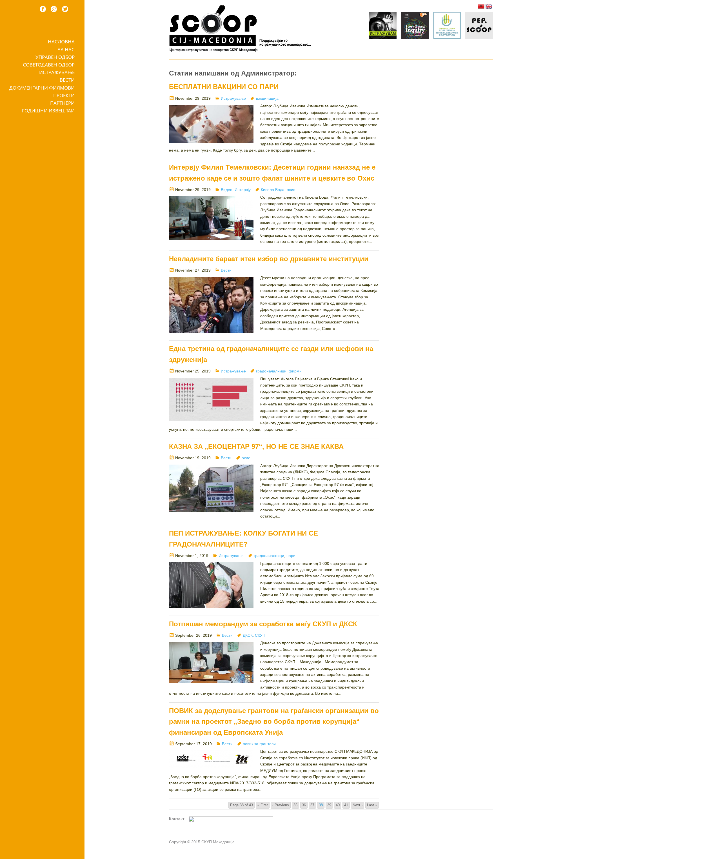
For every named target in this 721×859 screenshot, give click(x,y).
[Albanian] (481, 6)
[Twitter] (65, 9)
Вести (67, 80)
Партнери (62, 103)
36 (304, 805)
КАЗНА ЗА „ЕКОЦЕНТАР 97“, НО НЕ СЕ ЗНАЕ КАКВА (256, 446)
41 (346, 805)
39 (329, 805)
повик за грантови (259, 744)
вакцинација (267, 98)
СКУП (260, 635)
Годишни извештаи (48, 110)
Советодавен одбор (49, 64)
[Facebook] (43, 9)
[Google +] (54, 9)
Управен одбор (55, 57)
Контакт (176, 818)
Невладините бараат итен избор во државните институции (268, 259)
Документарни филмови (42, 88)
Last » (372, 805)
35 (295, 805)
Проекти (64, 95)
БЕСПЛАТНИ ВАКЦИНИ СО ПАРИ (224, 86)
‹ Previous (280, 805)
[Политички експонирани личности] (479, 26)
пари (290, 555)
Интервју (243, 189)
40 (338, 805)
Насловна (61, 41)
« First (262, 805)
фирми (295, 371)
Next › (357, 805)
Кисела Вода (272, 189)
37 (312, 805)
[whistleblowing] (447, 26)
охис (291, 189)
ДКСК (248, 635)
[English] (489, 6)
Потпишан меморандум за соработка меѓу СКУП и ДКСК (263, 624)
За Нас (66, 49)
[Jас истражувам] (383, 26)
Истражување (57, 72)
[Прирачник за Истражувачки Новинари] (415, 26)
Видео (226, 189)
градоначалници (271, 371)
